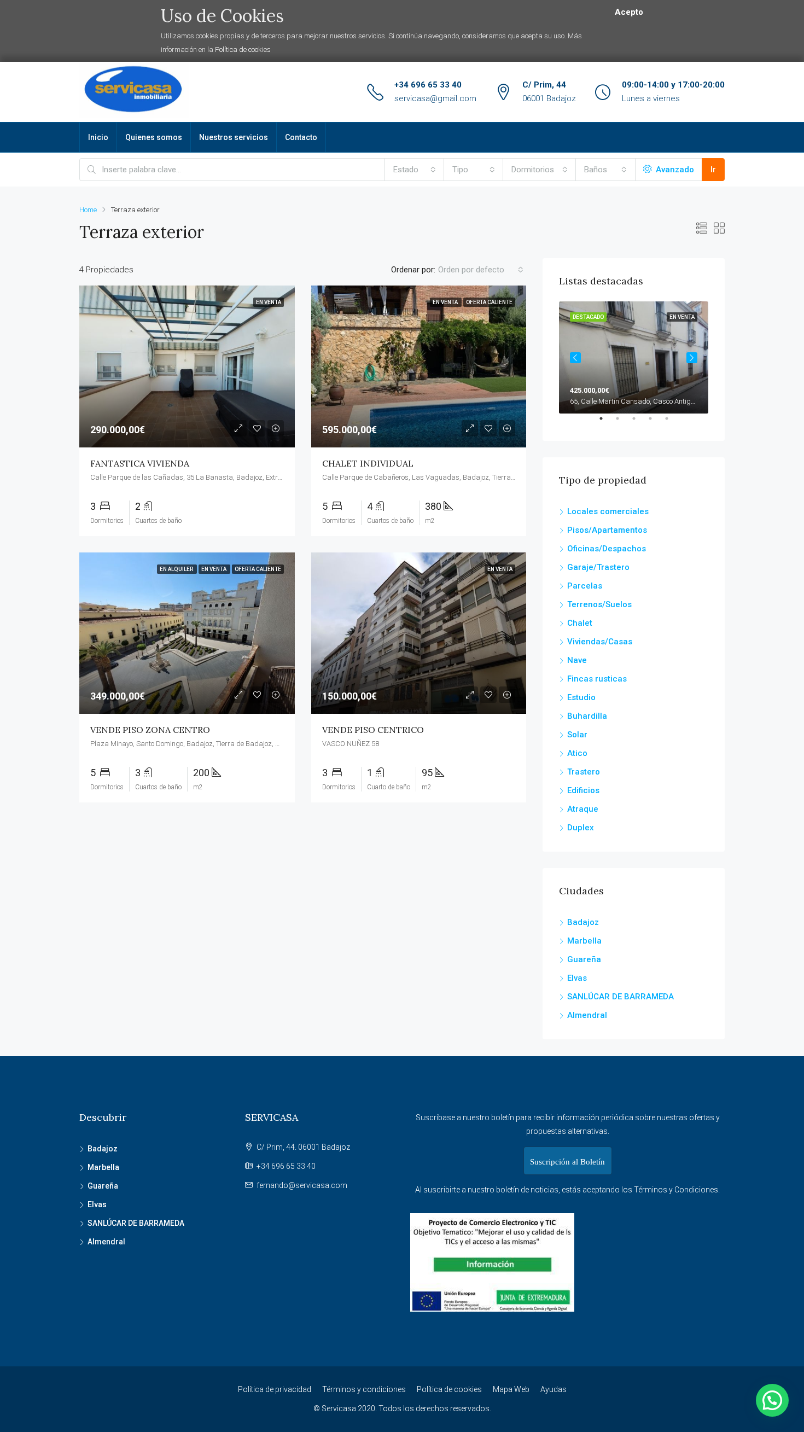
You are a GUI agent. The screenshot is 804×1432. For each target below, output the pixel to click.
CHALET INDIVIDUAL (367, 463)
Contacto (301, 137)
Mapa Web (511, 1389)
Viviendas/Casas (599, 642)
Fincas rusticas (597, 679)
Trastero (583, 772)
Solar (577, 735)
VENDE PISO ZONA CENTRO (150, 729)
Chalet (579, 623)
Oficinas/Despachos (606, 549)
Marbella (584, 941)
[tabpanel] (633, 357)
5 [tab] (672, 422)
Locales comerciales (608, 511)
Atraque (582, 809)
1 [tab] (606, 422)
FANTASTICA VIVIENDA (139, 463)
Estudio (581, 697)
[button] (772, 1400)
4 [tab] (655, 422)
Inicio (98, 137)
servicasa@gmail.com (435, 98)
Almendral (587, 1015)
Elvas (577, 978)
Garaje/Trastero (598, 567)
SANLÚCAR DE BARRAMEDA (620, 997)
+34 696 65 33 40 (428, 85)
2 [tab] (622, 422)
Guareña (584, 959)
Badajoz (583, 922)
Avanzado (674, 169)
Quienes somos (153, 137)
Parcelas (584, 586)
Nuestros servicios (233, 137)
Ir (713, 169)
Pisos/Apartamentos (607, 530)
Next (691, 357)
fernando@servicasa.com (302, 1185)
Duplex (580, 828)
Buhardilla (587, 716)
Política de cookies (243, 49)
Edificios (583, 790)
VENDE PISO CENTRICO (373, 729)
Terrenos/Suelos (599, 604)
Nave (577, 660)
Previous (575, 357)
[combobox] (414, 169)
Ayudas (553, 1389)
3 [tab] (639, 422)
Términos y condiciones (364, 1389)
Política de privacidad (274, 1389)
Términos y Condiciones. (677, 1189)
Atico (577, 753)
